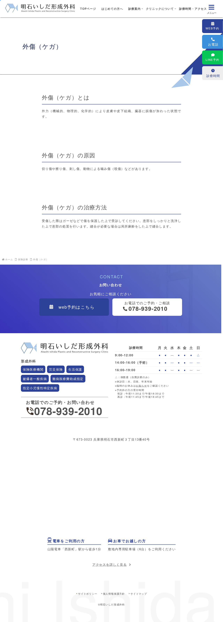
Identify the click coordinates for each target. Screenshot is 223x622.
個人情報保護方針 (114, 593)
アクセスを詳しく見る (109, 564)
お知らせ (141, 385)
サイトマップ (138, 593)
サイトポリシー (87, 593)
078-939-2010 (68, 410)
